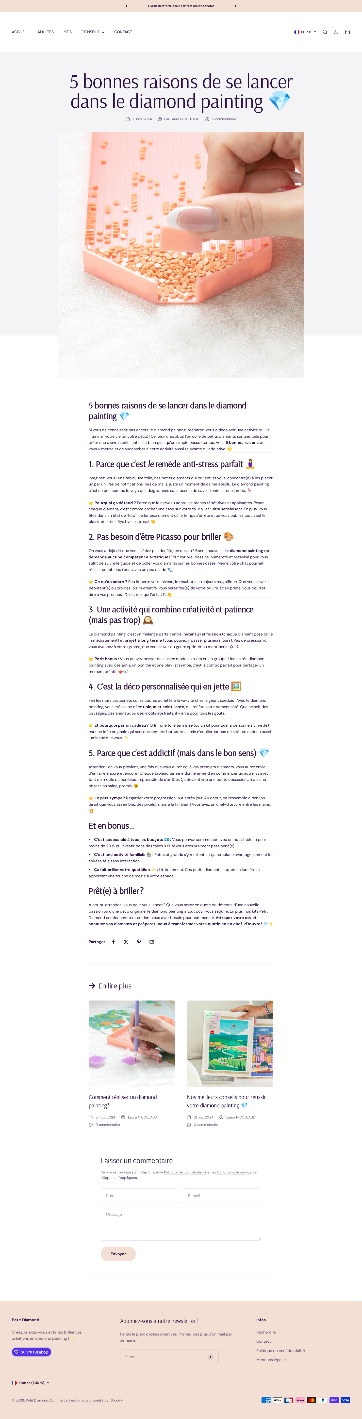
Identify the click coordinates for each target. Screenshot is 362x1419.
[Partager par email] (152, 942)
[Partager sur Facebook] (113, 942)
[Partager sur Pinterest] (139, 942)
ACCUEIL (20, 32)
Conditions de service (234, 1172)
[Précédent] (126, 5)
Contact (263, 1341)
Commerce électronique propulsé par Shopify (86, 1400)
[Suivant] (235, 5)
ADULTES (45, 32)
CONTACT (123, 32)
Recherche (266, 1332)
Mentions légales (271, 1359)
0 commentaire (224, 119)
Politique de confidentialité (185, 1172)
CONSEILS (90, 32)
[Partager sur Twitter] (126, 942)
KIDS (68, 32)
